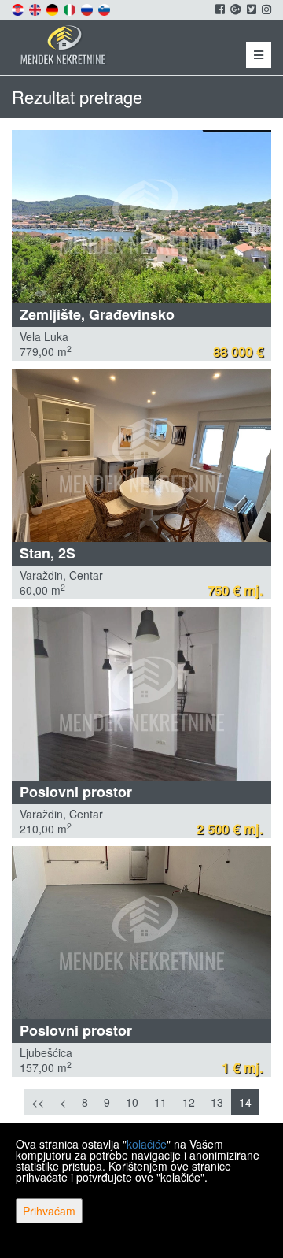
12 (188, 1102)
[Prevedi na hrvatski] (19, 8)
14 (245, 1102)
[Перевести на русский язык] (88, 8)
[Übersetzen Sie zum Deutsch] (53, 8)
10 (132, 1102)
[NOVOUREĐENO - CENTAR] (141, 455)
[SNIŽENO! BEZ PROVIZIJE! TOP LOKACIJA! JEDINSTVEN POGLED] (141, 216)
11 (160, 1102)
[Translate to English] (36, 8)
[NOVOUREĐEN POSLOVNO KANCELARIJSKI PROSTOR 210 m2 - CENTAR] (141, 694)
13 (217, 1102)
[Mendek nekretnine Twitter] (250, 9)
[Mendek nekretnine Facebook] (219, 9)
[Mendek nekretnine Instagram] (265, 9)
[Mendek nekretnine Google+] (234, 9)
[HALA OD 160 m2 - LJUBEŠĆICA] (141, 932)
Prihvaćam (49, 1211)
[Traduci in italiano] (71, 8)
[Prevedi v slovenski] (105, 8)
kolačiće (147, 1144)
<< (37, 1102)
